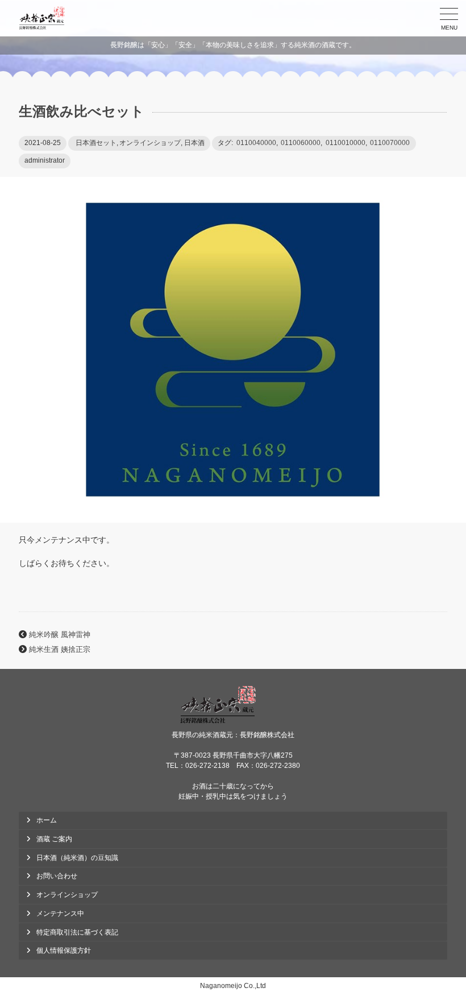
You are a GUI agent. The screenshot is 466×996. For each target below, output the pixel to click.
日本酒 (194, 143)
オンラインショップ (150, 143)
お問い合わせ (56, 876)
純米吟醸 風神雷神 (59, 635)
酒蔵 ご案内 (54, 839)
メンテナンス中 (60, 914)
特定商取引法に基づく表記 (77, 932)
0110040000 (256, 143)
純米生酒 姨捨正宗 (59, 650)
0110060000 (301, 143)
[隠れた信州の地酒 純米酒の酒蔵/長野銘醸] (42, 18)
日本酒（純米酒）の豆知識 (77, 858)
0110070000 (390, 143)
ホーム (46, 820)
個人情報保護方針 (63, 950)
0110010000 (345, 143)
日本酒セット (96, 143)
